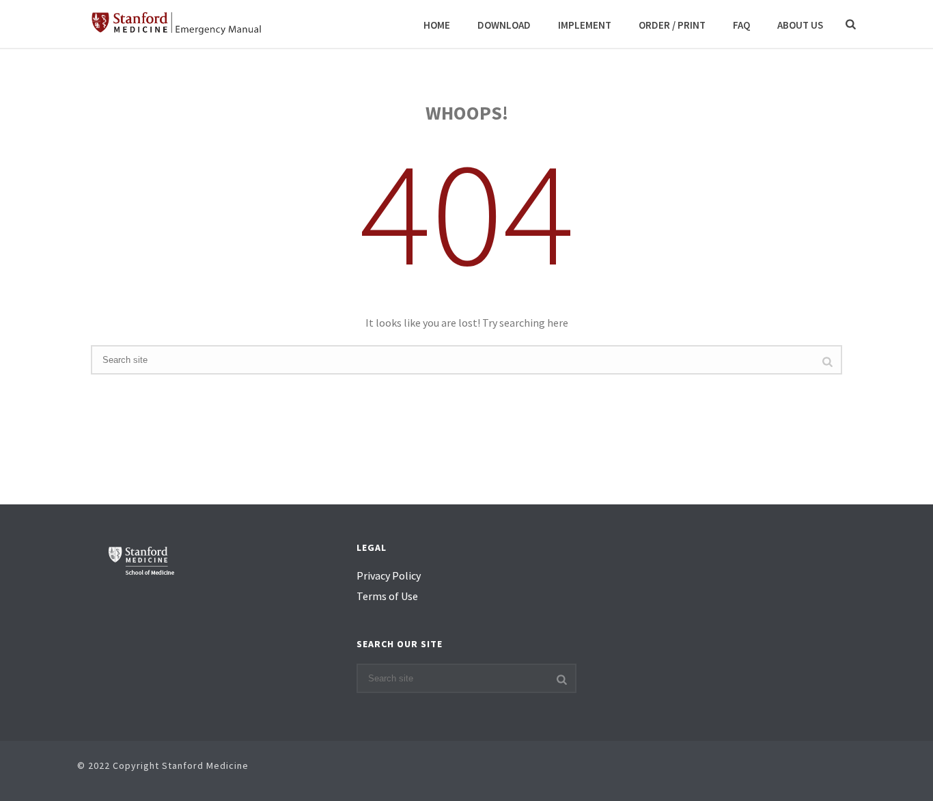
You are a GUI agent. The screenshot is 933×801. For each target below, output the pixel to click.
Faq (741, 24)
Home (436, 24)
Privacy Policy (389, 575)
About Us (800, 24)
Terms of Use (387, 596)
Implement (584, 24)
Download (504, 24)
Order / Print (672, 24)
